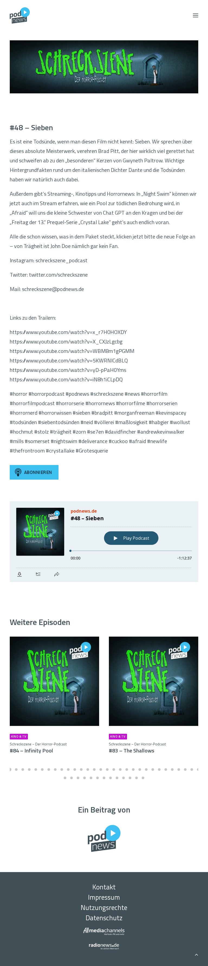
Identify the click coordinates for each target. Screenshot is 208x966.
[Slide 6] (42, 769)
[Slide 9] (61, 769)
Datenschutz (104, 918)
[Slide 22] (146, 769)
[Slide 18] (120, 769)
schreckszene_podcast (61, 260)
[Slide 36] (97, 778)
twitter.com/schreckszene (58, 274)
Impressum (104, 897)
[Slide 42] (136, 778)
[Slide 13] (87, 769)
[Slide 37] (104, 778)
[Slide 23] (153, 769)
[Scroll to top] (196, 953)
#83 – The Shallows (137, 748)
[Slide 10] (68, 769)
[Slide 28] (185, 769)
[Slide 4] (29, 769)
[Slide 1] (9, 769)
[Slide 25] (165, 769)
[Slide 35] (91, 778)
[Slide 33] (78, 778)
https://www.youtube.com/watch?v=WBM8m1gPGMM (72, 351)
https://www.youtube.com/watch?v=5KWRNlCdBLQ (69, 360)
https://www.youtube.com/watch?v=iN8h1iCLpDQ (66, 379)
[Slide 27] (179, 769)
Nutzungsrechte (104, 907)
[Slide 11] (75, 769)
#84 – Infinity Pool (38, 748)
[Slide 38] (110, 778)
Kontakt (104, 887)
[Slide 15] (101, 769)
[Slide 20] (133, 769)
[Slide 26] (172, 769)
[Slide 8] (55, 769)
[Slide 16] (107, 769)
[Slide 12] (81, 769)
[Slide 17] (113, 769)
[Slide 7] (49, 769)
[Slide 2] (16, 769)
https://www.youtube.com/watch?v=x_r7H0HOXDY (68, 332)
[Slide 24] (159, 769)
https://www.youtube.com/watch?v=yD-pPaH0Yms (68, 370)
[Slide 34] (84, 778)
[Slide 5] (35, 769)
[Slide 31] (65, 778)
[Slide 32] (71, 778)
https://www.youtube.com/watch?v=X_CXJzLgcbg (66, 341)
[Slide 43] (143, 778)
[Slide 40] (123, 778)
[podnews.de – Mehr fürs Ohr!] (20, 15)
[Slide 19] (126, 769)
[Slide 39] (117, 778)
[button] (195, 15)
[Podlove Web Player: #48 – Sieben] (104, 541)
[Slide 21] (139, 769)
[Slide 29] (191, 769)
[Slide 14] (94, 769)
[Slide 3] (23, 769)
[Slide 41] (130, 778)
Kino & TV (19, 736)
